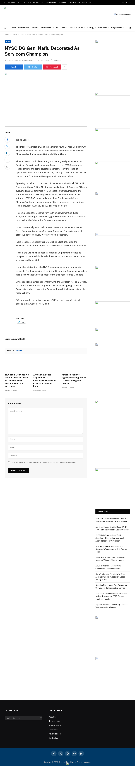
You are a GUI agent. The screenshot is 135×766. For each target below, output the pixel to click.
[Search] (130, 28)
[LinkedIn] (7, 153)
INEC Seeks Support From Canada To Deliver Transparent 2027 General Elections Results (111, 596)
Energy (90, 28)
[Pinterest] (7, 159)
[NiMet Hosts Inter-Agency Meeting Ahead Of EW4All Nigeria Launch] (74, 364)
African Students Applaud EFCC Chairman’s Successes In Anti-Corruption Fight (44, 380)
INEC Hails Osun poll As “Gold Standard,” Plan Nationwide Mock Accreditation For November (17, 380)
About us (27, 2)
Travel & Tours (76, 28)
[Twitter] (7, 146)
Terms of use (38, 2)
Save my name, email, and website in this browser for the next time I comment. (44, 462)
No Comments (43, 60)
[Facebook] (7, 139)
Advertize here (74, 2)
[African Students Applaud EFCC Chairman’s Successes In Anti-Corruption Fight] (45, 364)
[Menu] (6, 28)
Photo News (23, 28)
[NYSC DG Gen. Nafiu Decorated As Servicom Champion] (46, 100)
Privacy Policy (51, 2)
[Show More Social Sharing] (64, 67)
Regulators (116, 28)
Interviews (46, 28)
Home (13, 28)
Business (102, 28)
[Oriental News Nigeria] (22, 15)
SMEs (56, 28)
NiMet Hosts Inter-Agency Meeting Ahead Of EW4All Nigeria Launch (74, 379)
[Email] (7, 166)
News (34, 28)
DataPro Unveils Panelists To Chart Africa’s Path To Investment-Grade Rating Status (110, 577)
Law (63, 28)
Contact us (86, 2)
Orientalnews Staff (14, 60)
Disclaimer (62, 2)
